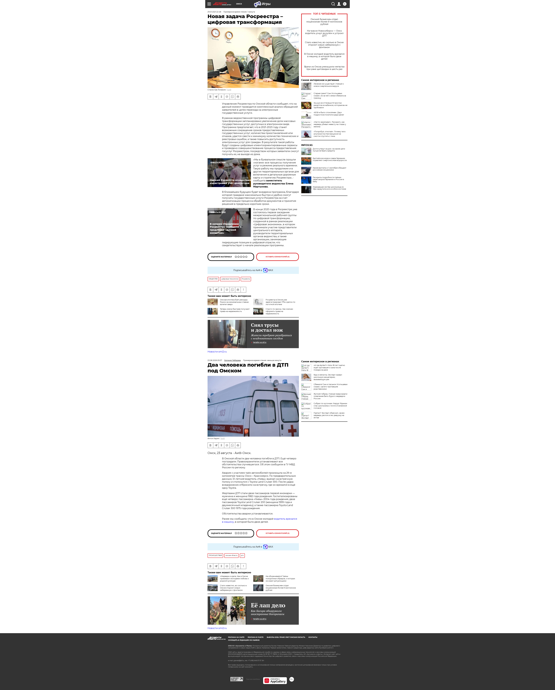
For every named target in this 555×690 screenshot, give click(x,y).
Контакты (312, 637)
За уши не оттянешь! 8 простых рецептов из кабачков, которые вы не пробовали (330, 105)
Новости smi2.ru (217, 351)
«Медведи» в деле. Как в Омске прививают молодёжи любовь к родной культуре (234, 578)
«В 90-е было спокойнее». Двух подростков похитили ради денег (329, 113)
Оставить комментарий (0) (277, 257)
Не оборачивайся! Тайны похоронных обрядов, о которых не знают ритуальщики (280, 578)
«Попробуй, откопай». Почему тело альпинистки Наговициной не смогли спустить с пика (330, 133)
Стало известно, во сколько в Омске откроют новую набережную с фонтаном (324, 45)
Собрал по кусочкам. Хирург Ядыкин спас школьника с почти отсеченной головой (330, 405)
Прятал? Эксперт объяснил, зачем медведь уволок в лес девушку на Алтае (329, 415)
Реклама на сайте (236, 637)
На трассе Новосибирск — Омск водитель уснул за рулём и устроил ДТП (324, 33)
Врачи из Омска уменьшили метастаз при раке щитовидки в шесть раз (324, 68)
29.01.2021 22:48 (214, 12)
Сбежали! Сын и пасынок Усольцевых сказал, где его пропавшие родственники (330, 386)
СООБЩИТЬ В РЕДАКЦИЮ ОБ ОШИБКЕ (244, 640)
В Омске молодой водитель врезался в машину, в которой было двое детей (324, 56)
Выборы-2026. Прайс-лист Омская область (286, 637)
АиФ (229, 90)
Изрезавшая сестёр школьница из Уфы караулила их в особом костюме (329, 188)
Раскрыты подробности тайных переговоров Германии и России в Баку (328, 179)
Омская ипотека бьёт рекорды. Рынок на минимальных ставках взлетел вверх (234, 302)
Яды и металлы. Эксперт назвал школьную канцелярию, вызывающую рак (328, 377)
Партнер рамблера (253, 679)
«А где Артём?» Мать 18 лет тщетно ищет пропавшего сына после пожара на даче (329, 367)
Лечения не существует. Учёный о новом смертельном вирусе (329, 85)
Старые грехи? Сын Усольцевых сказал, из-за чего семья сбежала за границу (330, 95)
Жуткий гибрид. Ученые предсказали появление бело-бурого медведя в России (330, 396)
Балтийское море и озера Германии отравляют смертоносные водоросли (330, 159)
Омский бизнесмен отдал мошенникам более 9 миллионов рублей (324, 21)
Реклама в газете (255, 637)
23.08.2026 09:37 (215, 360)
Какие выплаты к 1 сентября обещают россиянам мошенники (329, 169)
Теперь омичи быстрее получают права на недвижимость (235, 310)
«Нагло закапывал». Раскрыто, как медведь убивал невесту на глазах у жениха (330, 124)
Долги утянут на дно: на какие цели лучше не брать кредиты (329, 150)
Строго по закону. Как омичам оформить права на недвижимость (279, 311)
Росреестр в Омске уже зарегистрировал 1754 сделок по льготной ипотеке (280, 302)
